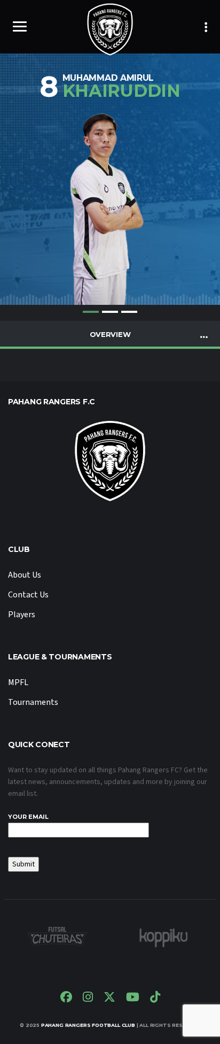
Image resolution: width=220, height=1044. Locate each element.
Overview (110, 334)
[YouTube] (133, 998)
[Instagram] (87, 998)
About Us (24, 575)
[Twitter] (109, 998)
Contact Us (28, 595)
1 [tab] (91, 312)
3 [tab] (129, 312)
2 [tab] (110, 312)
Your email (28, 816)
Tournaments (33, 702)
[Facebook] (66, 998)
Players (21, 614)
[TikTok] (155, 998)
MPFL (18, 682)
